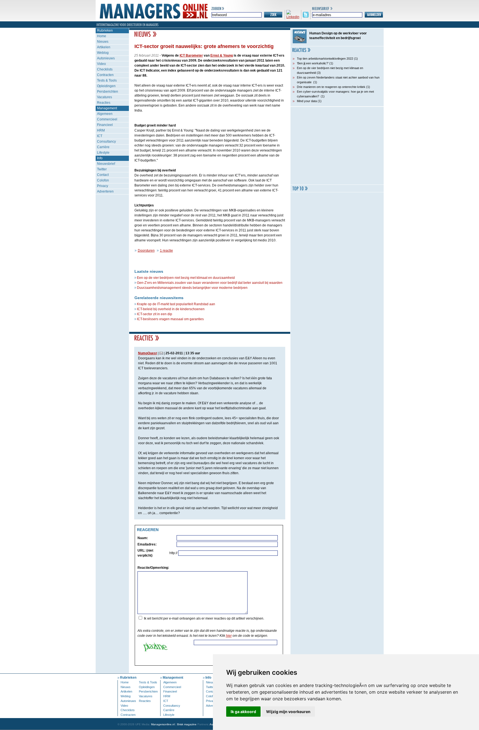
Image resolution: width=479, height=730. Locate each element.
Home (101, 36)
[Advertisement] (337, 146)
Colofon (103, 180)
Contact (103, 175)
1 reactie (166, 250)
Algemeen (105, 114)
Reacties (103, 103)
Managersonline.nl (163, 724)
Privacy (102, 186)
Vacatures (104, 97)
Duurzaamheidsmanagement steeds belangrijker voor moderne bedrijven (192, 288)
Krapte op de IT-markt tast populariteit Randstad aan (176, 304)
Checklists (105, 69)
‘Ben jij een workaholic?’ (312, 63)
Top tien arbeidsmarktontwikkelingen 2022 (325, 58)
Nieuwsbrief (106, 164)
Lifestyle (103, 153)
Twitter (102, 169)
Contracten (105, 75)
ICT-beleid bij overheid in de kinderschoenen (171, 309)
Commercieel (107, 119)
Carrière (103, 147)
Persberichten (107, 92)
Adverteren (105, 191)
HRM (101, 130)
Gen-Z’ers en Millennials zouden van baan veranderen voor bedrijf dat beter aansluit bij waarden (209, 283)
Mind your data (307, 101)
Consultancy (106, 141)
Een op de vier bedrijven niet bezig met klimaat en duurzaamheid (186, 278)
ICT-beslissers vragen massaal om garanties (170, 319)
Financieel (105, 125)
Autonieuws (106, 58)
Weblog (103, 53)
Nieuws (102, 42)
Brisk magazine (187, 724)
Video (101, 64)
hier (229, 636)
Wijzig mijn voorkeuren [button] (288, 711)
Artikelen (103, 47)
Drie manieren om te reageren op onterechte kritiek (331, 87)
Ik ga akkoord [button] (243, 711)
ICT (99, 136)
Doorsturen (146, 250)
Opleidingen (106, 86)
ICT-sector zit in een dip (154, 314)
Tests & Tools (107, 80)
